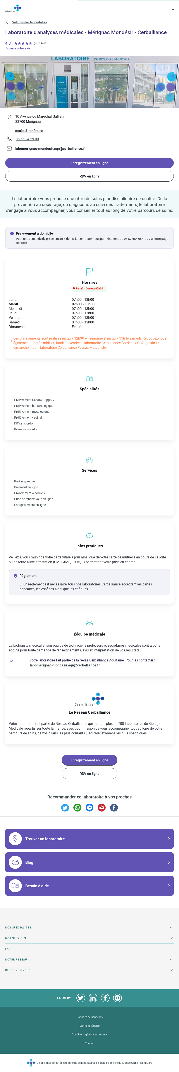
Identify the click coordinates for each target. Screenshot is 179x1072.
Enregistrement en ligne (89, 163)
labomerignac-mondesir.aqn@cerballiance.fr (50, 148)
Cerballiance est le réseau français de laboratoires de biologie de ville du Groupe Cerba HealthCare (94, 1062)
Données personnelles (90, 1017)
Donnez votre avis (18, 48)
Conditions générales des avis (89, 1034)
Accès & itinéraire (29, 130)
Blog (29, 862)
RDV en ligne (90, 176)
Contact (89, 1043)
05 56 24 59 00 (27, 139)
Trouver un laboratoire (45, 838)
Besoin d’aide (37, 885)
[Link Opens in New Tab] (65, 807)
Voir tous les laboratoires (29, 22)
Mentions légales (89, 1025)
